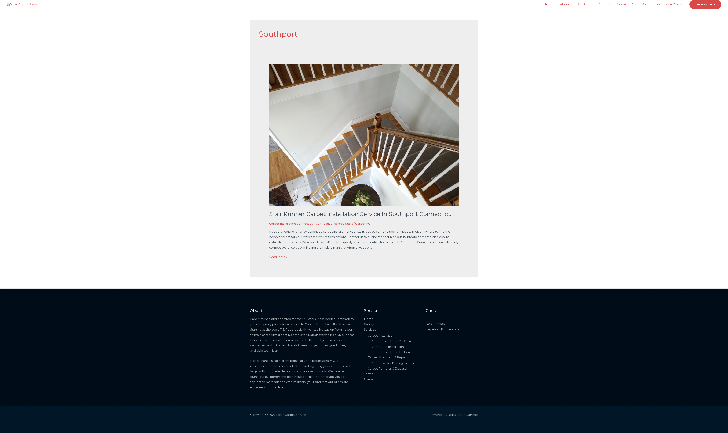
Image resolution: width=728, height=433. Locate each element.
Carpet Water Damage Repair (393, 363)
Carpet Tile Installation (388, 347)
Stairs (349, 223)
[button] (705, 4)
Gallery (621, 4)
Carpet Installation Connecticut (291, 223)
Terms (368, 374)
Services (584, 4)
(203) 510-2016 (436, 324)
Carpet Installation (381, 335)
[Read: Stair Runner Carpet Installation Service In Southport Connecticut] (364, 134)
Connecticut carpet (330, 223)
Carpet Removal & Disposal (387, 368)
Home (549, 4)
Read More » (278, 256)
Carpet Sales (641, 4)
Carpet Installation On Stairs (392, 341)
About (564, 4)
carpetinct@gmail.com (442, 329)
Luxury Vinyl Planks (669, 4)
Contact (604, 4)
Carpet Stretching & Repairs (388, 357)
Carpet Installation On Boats (392, 352)
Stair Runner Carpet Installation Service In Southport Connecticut (361, 213)
